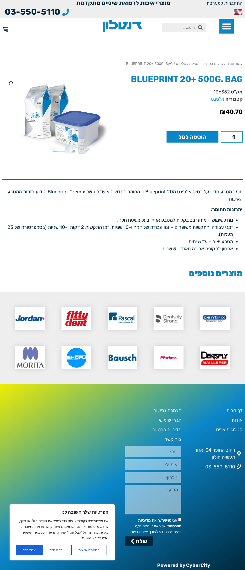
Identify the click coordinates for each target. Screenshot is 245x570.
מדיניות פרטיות (166, 429)
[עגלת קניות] (5, 29)
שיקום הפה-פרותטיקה (206, 63)
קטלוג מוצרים (229, 429)
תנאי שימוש (170, 420)
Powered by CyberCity (183, 565)
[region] (62, 532)
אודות (237, 420)
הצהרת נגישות (167, 410)
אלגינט (181, 63)
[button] (226, 26)
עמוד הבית (234, 63)
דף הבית (234, 410)
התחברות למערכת (224, 3)
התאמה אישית (89, 550)
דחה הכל (56, 550)
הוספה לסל (192, 136)
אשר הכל (29, 550)
